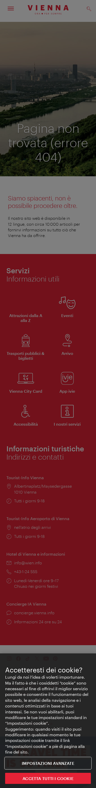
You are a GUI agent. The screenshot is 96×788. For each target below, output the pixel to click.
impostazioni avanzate (48, 763)
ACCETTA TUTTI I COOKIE (48, 778)
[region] (48, 720)
